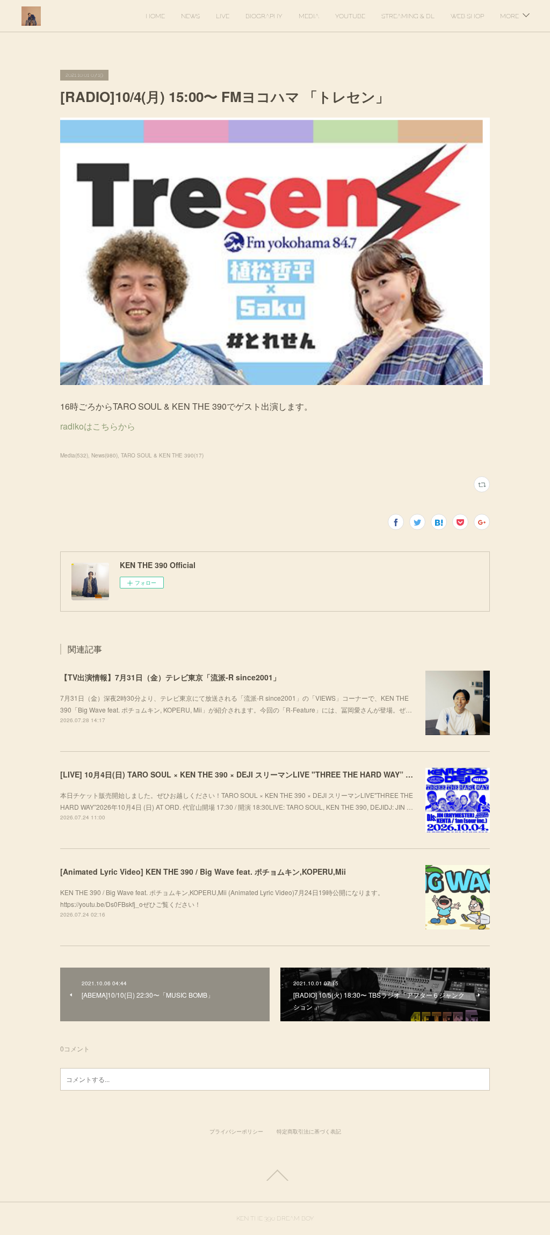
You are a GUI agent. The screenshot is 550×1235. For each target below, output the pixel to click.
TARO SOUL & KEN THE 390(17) (162, 455)
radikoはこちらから (97, 426)
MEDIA (309, 16)
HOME (155, 16)
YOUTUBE (350, 16)
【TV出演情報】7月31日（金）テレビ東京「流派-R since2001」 (170, 677)
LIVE (222, 16)
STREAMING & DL (408, 16)
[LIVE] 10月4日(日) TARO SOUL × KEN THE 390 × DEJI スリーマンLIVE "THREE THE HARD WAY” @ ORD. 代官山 (259, 774)
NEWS (190, 16)
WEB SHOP (467, 16)
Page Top (275, 1175)
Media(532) (74, 455)
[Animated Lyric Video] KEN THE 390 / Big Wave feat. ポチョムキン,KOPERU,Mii (203, 871)
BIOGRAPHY (264, 16)
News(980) (104, 455)
